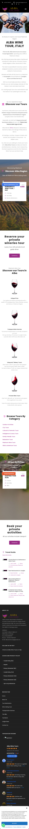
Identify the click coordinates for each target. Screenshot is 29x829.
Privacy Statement (17, 827)
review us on (11, 756)
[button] (27, 808)
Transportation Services (8, 710)
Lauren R (9, 792)
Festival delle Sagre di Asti (14, 124)
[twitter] (16, 4)
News (21, 563)
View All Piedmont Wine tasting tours (14, 175)
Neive (11, 586)
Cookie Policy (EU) (8, 661)
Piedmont (15, 595)
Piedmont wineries (18, 586)
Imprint (24, 827)
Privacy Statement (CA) (10, 676)
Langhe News (5, 721)
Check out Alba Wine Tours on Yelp (11, 650)
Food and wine (14, 565)
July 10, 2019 (13, 584)
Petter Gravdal (11, 803)
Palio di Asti (23, 122)
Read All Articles (7, 555)
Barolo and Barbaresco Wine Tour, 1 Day (9, 187)
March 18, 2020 (13, 573)
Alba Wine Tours (12, 746)
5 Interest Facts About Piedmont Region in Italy (16, 590)
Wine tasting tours (7, 707)
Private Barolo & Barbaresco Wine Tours (17, 560)
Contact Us (5, 725)
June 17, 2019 (13, 593)
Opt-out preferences (8, 827)
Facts (11, 595)
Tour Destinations (6, 703)
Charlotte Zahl (11, 781)
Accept (14, 823)
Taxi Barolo (5, 718)
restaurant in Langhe (15, 575)
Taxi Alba (4, 714)
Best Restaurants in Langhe (17, 570)
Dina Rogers (10, 760)
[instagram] (18, 4)
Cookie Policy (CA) (9, 672)
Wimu (11, 128)
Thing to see (21, 595)
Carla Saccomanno (13, 771)
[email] (12, 4)
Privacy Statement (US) (10, 679)
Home (3, 696)
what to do (11, 597)
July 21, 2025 (13, 563)
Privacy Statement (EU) (10, 668)
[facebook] (14, 4)
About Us (4, 699)
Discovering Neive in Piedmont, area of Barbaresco (15, 580)
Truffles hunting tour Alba (10, 476)
